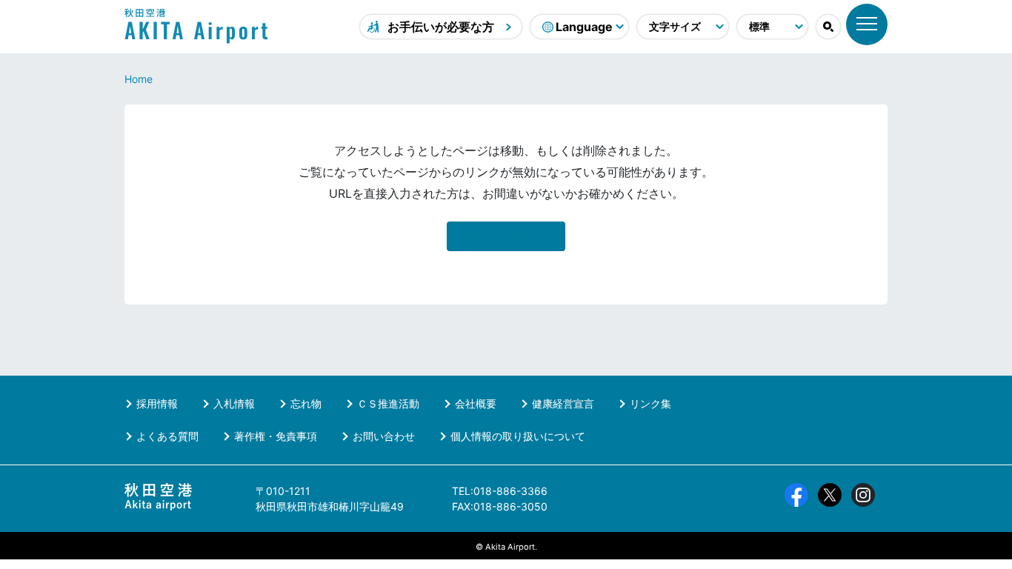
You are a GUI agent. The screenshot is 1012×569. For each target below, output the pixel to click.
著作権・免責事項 (275, 436)
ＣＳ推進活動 (388, 403)
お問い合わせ (384, 436)
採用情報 (157, 403)
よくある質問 (167, 436)
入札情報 (234, 403)
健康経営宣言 (563, 403)
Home (138, 79)
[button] (828, 27)
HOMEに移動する (506, 236)
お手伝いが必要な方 (440, 26)
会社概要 (475, 403)
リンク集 (650, 403)
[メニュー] (867, 24)
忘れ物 (306, 403)
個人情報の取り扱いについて (517, 436)
